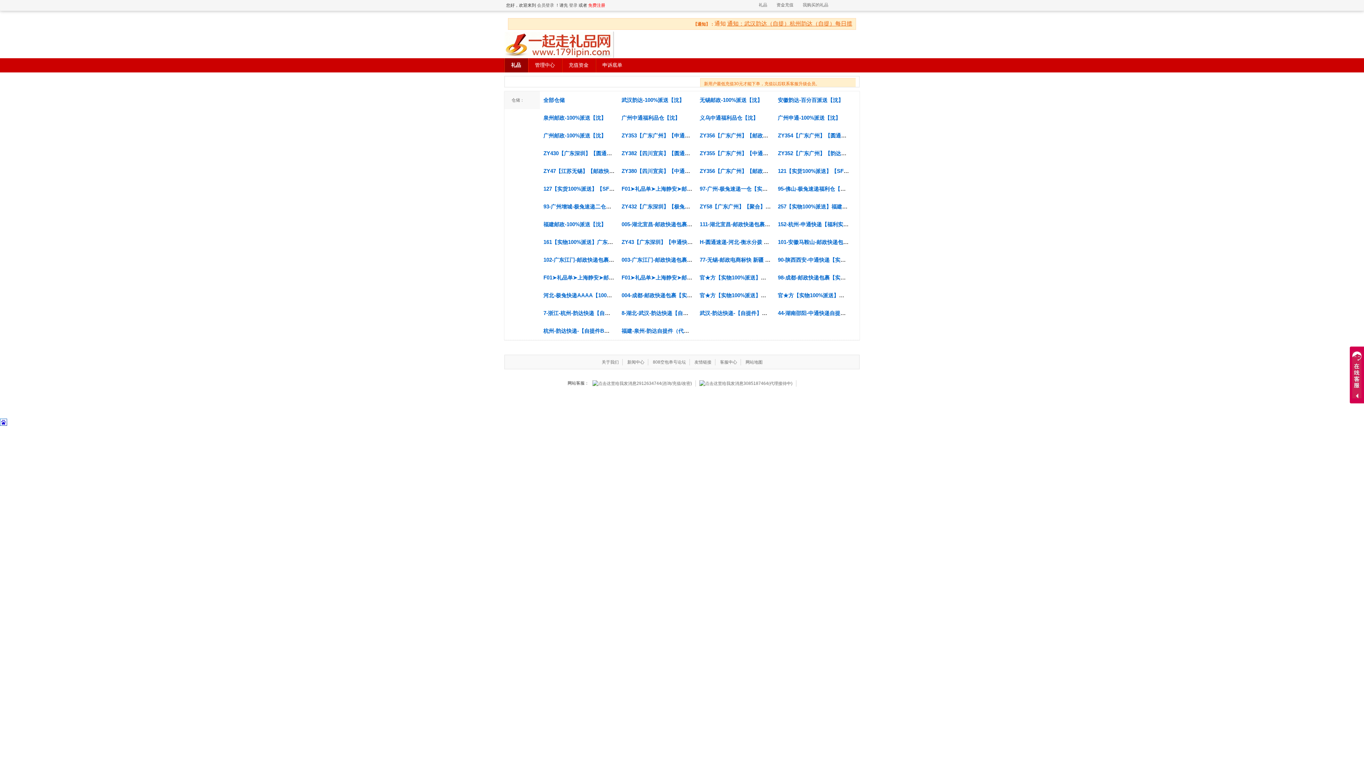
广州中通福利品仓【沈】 (651, 118)
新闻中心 (635, 362)
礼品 (763, 4)
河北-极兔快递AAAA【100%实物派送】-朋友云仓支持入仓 (612, 295)
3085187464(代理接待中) (767, 383)
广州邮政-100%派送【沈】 (574, 135)
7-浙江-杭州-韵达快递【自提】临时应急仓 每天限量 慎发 (610, 313)
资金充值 (785, 4)
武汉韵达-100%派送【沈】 (653, 100)
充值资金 (579, 65)
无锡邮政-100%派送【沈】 (731, 100)
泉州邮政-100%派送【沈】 (574, 118)
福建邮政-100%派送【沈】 (574, 224)
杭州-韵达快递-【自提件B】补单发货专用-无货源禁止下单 (612, 331)
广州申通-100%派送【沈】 (809, 118)
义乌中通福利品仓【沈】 (729, 118)
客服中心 (728, 362)
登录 (573, 5)
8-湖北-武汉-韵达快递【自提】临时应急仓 (671, 313)
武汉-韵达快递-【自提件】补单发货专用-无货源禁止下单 (766, 313)
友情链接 (702, 362)
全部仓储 (554, 100)
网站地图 (754, 362)
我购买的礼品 (815, 4)
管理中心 (545, 65)
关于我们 (610, 362)
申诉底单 (612, 65)
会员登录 (545, 5)
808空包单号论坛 (669, 362)
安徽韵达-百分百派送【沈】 (811, 100)
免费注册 (596, 5)
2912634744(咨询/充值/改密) (664, 383)
